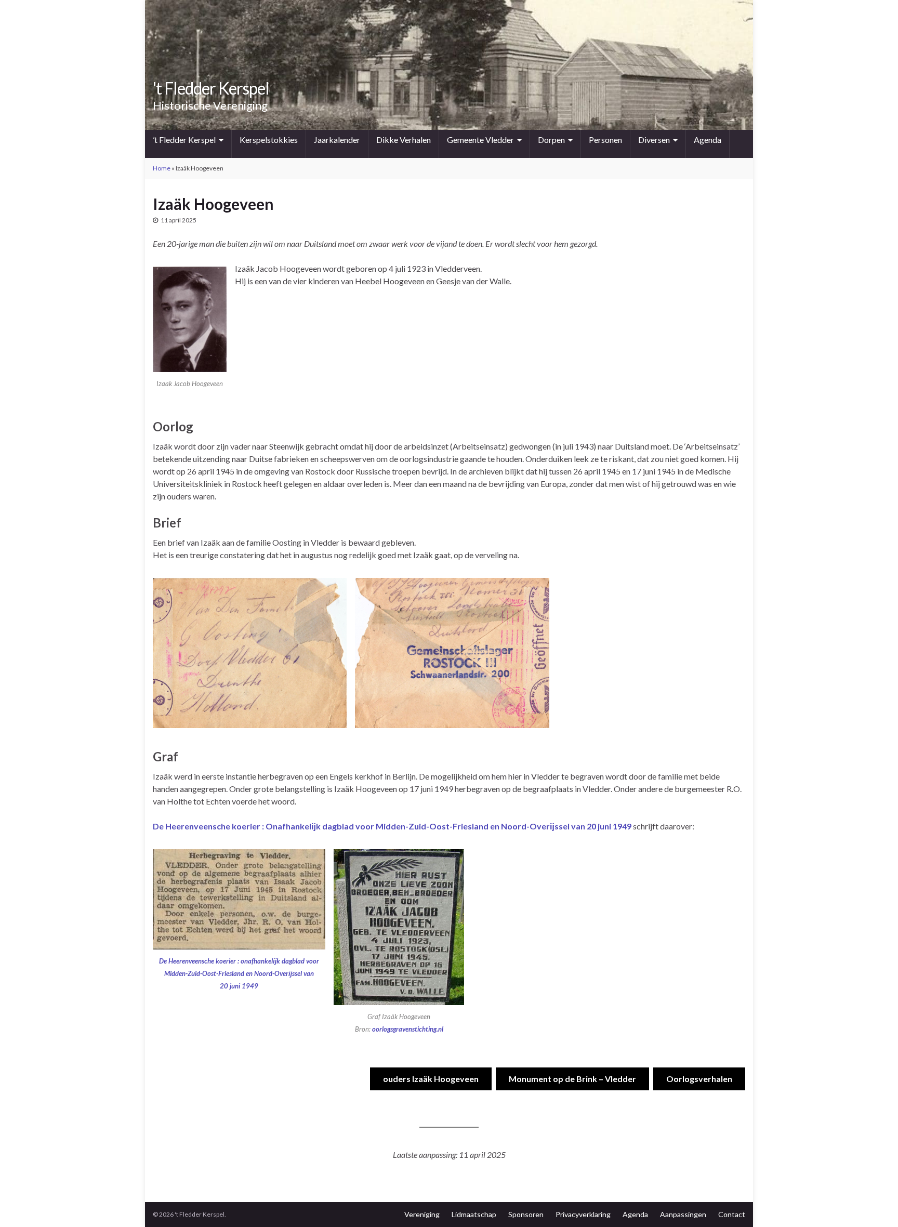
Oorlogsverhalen (699, 1079)
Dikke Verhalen (403, 139)
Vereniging (422, 1214)
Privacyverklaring (583, 1214)
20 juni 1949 (239, 986)
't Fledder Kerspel (211, 88)
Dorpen (551, 139)
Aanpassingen (683, 1214)
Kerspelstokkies (269, 139)
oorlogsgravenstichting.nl (407, 1029)
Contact (731, 1214)
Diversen (654, 139)
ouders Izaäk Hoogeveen (431, 1079)
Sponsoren (526, 1214)
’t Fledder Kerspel (184, 139)
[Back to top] (875, 1204)
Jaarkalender (337, 139)
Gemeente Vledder (480, 139)
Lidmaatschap (474, 1214)
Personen (605, 139)
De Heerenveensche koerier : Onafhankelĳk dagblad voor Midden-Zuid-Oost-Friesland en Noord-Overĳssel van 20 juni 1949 (392, 826)
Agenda (707, 139)
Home (161, 168)
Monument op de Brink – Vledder (572, 1079)
